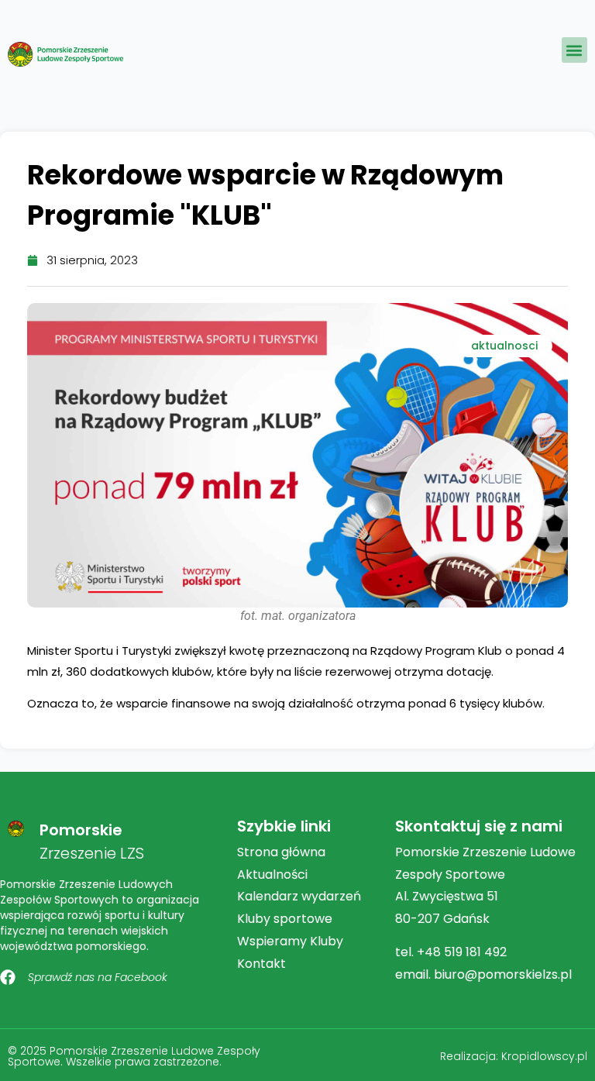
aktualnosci (504, 345)
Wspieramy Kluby (290, 941)
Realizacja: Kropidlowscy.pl (513, 1056)
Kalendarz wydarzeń (299, 896)
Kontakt (261, 964)
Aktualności (272, 874)
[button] (574, 50)
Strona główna (281, 852)
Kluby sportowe (284, 919)
